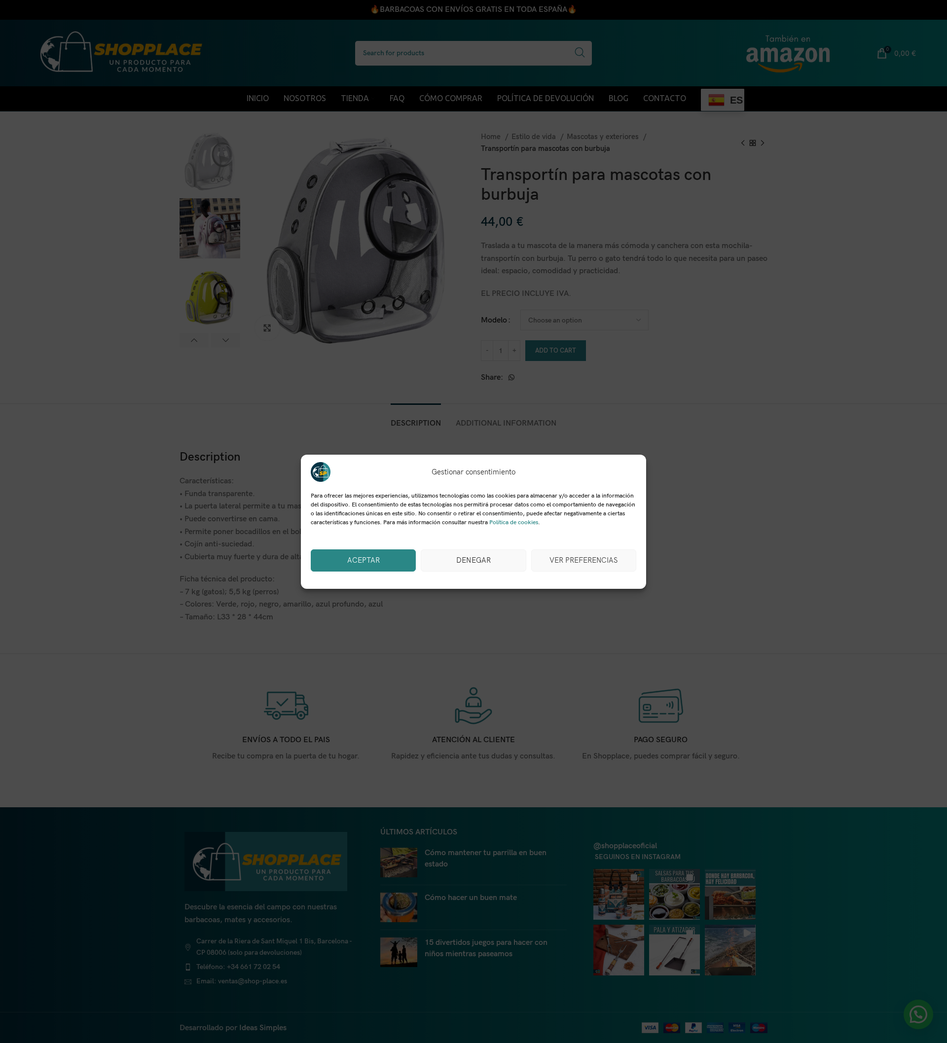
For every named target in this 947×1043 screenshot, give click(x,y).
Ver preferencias (583, 560)
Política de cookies (513, 522)
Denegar (473, 560)
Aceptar (363, 560)
